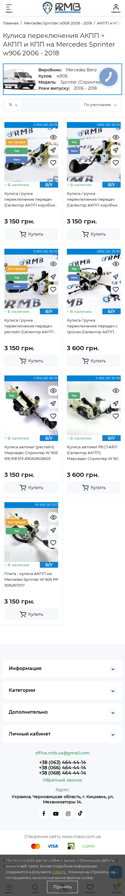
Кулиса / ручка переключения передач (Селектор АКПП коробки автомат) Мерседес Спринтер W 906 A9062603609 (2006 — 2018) (93, 199)
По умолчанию (98, 105)
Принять (62, 887)
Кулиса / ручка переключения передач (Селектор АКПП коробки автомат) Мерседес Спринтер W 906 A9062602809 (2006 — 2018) (30, 199)
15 (11, 105)
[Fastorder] (53, 150)
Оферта (59, 872)
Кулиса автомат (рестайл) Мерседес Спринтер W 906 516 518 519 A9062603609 (31, 453)
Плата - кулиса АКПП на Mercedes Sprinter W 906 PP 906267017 (31, 579)
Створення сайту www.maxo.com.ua (62, 836)
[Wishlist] (53, 163)
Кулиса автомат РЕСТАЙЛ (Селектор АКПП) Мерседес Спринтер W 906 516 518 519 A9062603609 (93, 453)
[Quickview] (53, 137)
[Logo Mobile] (61, 8)
